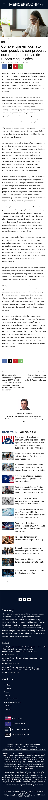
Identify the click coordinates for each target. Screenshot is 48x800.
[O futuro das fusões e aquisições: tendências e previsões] (8, 573)
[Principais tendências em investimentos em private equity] (8, 540)
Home (3, 39)
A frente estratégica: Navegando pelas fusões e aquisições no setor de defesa (29, 478)
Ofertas (4, 654)
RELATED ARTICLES (9, 432)
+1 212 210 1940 (17, 718)
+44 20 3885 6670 (18, 724)
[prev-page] (3, 581)
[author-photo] (24, 410)
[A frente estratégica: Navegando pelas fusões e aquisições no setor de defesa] (8, 479)
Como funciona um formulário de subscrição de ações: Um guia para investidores (29, 456)
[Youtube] (29, 599)
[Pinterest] (15, 66)
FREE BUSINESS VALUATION (21, 735)
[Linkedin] (24, 599)
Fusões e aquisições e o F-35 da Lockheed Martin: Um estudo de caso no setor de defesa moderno (30, 490)
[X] (10, 66)
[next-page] (7, 581)
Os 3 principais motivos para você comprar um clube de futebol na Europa (35, 377)
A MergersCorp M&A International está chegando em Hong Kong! (22, 659)
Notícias (5, 663)
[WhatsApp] (20, 66)
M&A (8, 39)
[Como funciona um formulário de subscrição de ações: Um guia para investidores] (8, 456)
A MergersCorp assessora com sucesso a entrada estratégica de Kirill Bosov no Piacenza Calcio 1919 (21, 668)
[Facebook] (4, 66)
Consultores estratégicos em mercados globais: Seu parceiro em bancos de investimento (29, 551)
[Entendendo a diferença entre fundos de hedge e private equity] (8, 562)
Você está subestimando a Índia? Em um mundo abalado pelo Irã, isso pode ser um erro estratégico (30, 467)
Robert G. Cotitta (8, 63)
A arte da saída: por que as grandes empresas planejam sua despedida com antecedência (29, 501)
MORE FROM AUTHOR (28, 432)
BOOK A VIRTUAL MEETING (21, 729)
